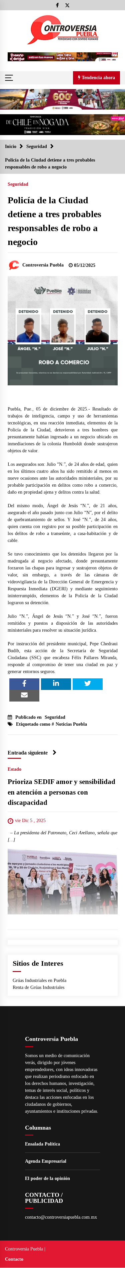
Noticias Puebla (71, 724)
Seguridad (18, 184)
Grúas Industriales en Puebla (39, 980)
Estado (14, 769)
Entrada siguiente (28, 753)
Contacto (14, 1259)
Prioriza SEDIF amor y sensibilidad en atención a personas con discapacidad (61, 792)
